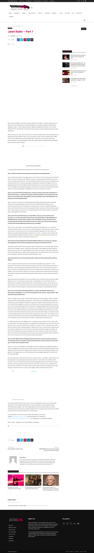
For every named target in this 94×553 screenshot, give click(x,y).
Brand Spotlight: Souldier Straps (15, 449)
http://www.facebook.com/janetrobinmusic (19, 418)
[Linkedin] (28, 39)
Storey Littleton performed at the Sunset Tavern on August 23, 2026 (78, 72)
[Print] (31, 39)
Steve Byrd (13, 35)
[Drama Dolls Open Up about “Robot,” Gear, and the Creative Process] (33, 480)
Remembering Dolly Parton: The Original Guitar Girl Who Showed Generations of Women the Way (77, 64)
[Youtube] (85, 1)
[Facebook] (77, 1)
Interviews (13, 26)
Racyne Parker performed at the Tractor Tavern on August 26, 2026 (77, 57)
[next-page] (11, 494)
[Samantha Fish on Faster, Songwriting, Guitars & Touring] (16, 480)
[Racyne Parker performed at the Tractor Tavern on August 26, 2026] (66, 57)
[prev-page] (9, 494)
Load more (74, 85)
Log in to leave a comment (14, 502)
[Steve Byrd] (9, 36)
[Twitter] (83, 1)
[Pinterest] (81, 1)
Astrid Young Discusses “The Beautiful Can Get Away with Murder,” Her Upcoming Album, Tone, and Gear (51, 489)
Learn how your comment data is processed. (37, 505)
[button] (84, 20)
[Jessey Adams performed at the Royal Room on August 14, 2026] (66, 80)
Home (9, 26)
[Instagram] (79, 1)
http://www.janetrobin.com (19, 416)
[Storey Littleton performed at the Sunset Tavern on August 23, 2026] (66, 72)
